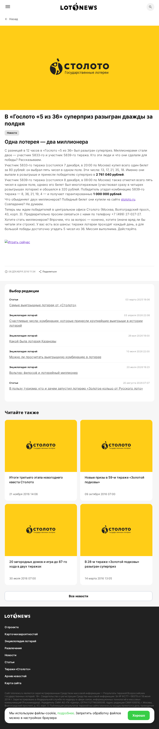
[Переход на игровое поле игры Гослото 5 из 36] (21, 244)
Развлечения (13, 648)
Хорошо (138, 715)
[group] (41, 460)
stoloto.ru (128, 199)
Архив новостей (15, 676)
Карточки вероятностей (21, 634)
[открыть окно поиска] (150, 7)
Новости (12, 132)
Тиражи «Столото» (17, 669)
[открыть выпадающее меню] (8, 6)
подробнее (65, 713)
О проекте (12, 627)
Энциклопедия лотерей (20, 641)
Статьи (9, 662)
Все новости (78, 596)
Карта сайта (13, 683)
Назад (13, 19)
